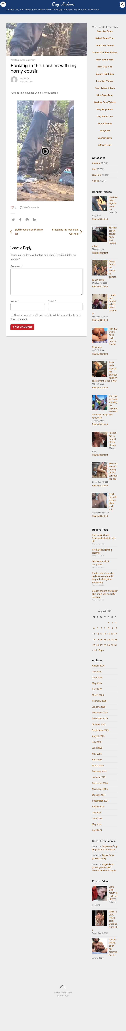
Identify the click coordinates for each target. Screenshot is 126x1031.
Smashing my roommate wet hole (64, 231)
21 (105, 639)
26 (97, 645)
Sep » (101, 650)
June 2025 (97, 747)
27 (101, 645)
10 (115, 627)
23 (112, 639)
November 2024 (100, 788)
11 (94, 633)
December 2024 (100, 783)
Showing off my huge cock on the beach (104, 848)
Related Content (100, 219)
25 (94, 645)
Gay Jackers (61, 992)
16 (112, 633)
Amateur (15, 59)
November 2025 (100, 718)
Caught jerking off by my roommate (113, 947)
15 (108, 633)
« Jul (94, 650)
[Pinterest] (28, 219)
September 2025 (100, 730)
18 (94, 639)
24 (115, 639)
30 (112, 645)
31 (115, 645)
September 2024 (100, 800)
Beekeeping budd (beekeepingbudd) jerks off (103, 538)
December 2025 (100, 712)
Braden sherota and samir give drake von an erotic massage (105, 593)
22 (108, 639)
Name (14, 301)
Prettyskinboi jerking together (102, 551)
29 (108, 645)
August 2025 (98, 736)
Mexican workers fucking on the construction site (113, 471)
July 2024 (96, 812)
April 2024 (97, 830)
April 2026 (97, 688)
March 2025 (98, 765)
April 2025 (97, 759)
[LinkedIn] (35, 219)
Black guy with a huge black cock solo (113, 501)
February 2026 (99, 700)
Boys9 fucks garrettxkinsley (103, 857)
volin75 (24, 78)
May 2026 (97, 683)
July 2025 (96, 741)
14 (105, 633)
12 (97, 633)
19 (97, 639)
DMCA (60, 995)
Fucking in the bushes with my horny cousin (44, 68)
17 (115, 633)
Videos (95, 180)
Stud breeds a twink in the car (29, 231)
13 (101, 633)
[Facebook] (21, 219)
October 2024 (98, 794)
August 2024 (98, 806)
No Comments (31, 207)
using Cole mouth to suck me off (113, 893)
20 (101, 639)
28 (105, 645)
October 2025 (98, 724)
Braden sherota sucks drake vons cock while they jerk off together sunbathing (102, 577)
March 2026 (98, 694)
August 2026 (98, 665)
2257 (67, 995)
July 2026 (96, 671)
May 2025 (97, 753)
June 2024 (97, 818)
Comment (16, 266)
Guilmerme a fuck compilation (100, 563)
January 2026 (98, 706)
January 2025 (98, 777)
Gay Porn (30, 59)
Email (52, 301)
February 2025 (99, 771)
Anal (22, 59)
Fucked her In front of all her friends (112, 439)
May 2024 (97, 824)
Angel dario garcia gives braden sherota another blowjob (104, 867)
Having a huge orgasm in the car (113, 203)
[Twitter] (14, 219)
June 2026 (97, 677)
